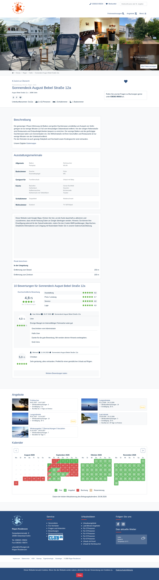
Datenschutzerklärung (124, 570)
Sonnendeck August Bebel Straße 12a (68, 314)
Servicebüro (53, 523)
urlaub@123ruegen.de (20, 547)
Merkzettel (112, 4)
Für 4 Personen (89, 533)
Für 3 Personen (89, 531)
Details (142, 407)
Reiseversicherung (55, 533)
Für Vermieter (53, 526)
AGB (33, 558)
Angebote (130, 13)
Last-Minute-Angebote (91, 526)
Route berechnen (20, 261)
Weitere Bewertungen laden (56, 373)
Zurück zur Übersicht (21, 81)
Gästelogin (58, 558)
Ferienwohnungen (115, 13)
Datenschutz (26, 558)
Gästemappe (31, 143)
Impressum (16, 558)
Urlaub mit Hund (89, 541)
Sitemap (39, 558)
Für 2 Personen (89, 528)
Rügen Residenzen (19, 550)
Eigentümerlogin (48, 558)
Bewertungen (53, 531)
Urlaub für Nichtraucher (92, 544)
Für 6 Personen (89, 539)
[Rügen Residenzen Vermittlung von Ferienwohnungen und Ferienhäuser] (18, 9)
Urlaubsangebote (89, 523)
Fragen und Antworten (56, 528)
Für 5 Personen (89, 536)
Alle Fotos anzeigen (148, 66)
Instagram (123, 524)
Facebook (118, 524)
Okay (80, 575)
